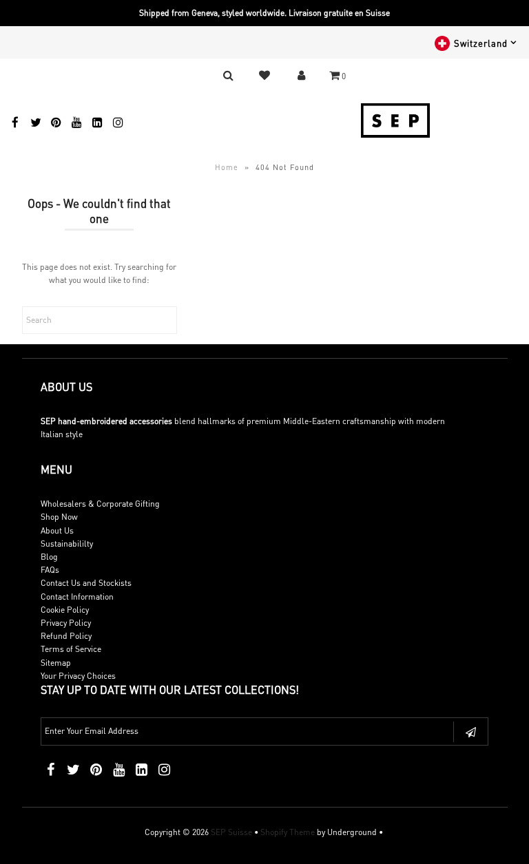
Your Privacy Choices (78, 676)
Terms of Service (71, 649)
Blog (49, 556)
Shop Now (59, 517)
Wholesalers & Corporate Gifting (100, 503)
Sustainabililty (67, 543)
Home (226, 167)
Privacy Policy (66, 623)
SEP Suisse (231, 832)
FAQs (50, 570)
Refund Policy (66, 636)
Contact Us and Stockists (86, 583)
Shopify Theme (287, 832)
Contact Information (77, 596)
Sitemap (56, 662)
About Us (57, 530)
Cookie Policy (65, 609)
